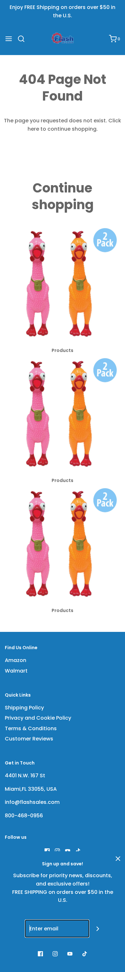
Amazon (15, 660)
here (33, 129)
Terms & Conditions (31, 728)
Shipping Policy (24, 707)
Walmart (16, 670)
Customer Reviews (29, 738)
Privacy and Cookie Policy (38, 718)
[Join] (98, 928)
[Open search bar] (23, 38)
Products (62, 350)
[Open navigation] (8, 38)
